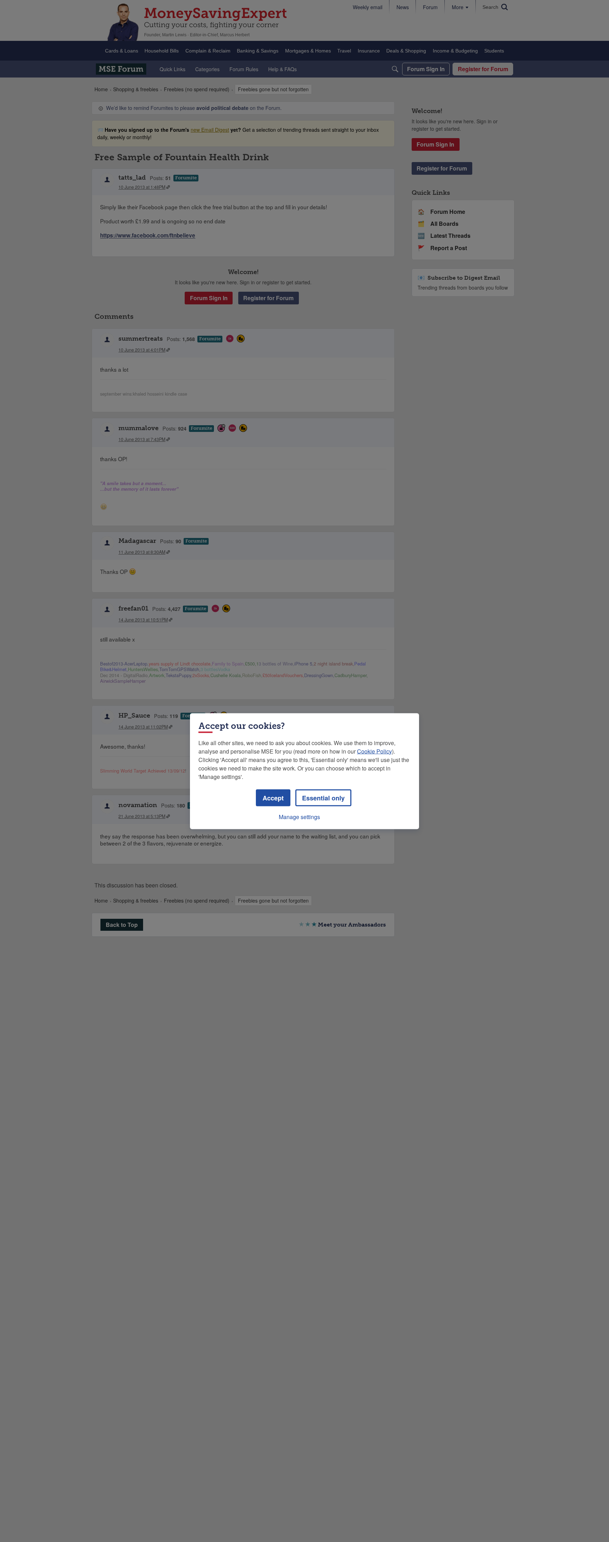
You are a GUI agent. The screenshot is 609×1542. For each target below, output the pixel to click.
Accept (273, 797)
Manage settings (299, 816)
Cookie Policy (374, 751)
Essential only (323, 797)
